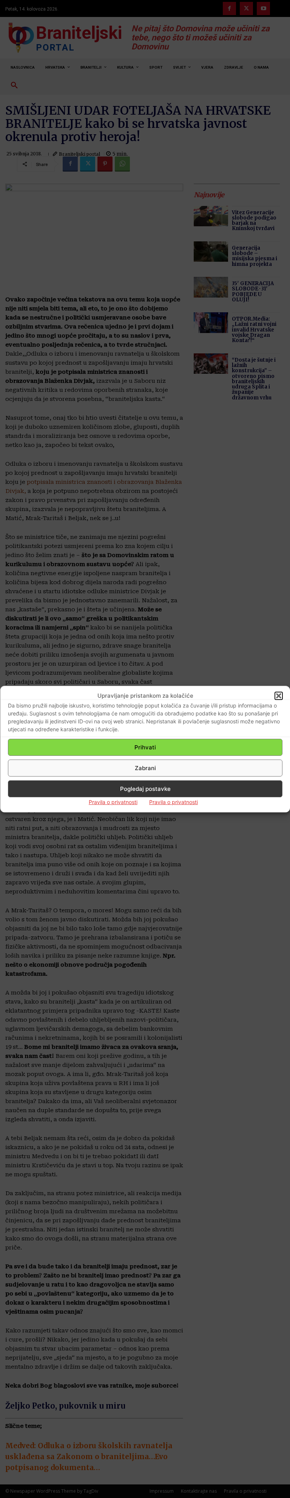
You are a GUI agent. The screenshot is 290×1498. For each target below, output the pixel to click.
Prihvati (145, 747)
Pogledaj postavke (145, 788)
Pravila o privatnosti (113, 802)
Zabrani (145, 768)
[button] (278, 696)
